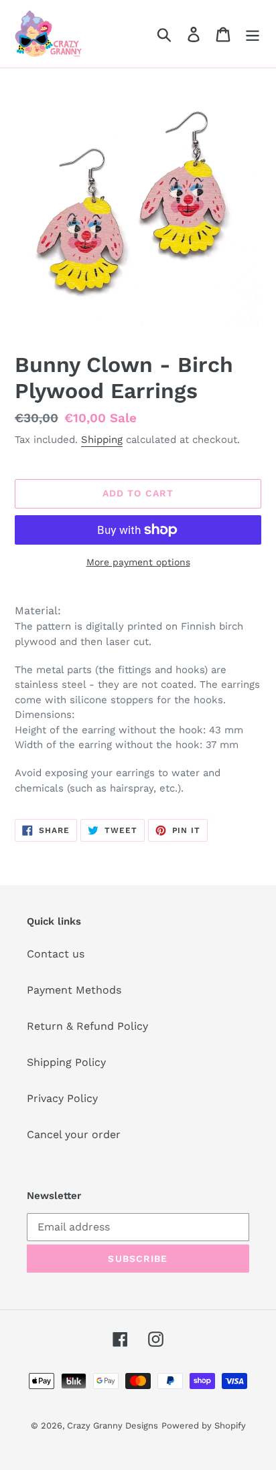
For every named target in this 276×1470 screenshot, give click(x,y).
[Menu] (252, 34)
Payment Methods (74, 990)
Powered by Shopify (203, 1425)
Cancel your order (74, 1134)
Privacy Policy (62, 1098)
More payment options (138, 562)
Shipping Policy (66, 1062)
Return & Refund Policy (87, 1026)
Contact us (55, 953)
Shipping (102, 440)
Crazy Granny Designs (112, 1425)
